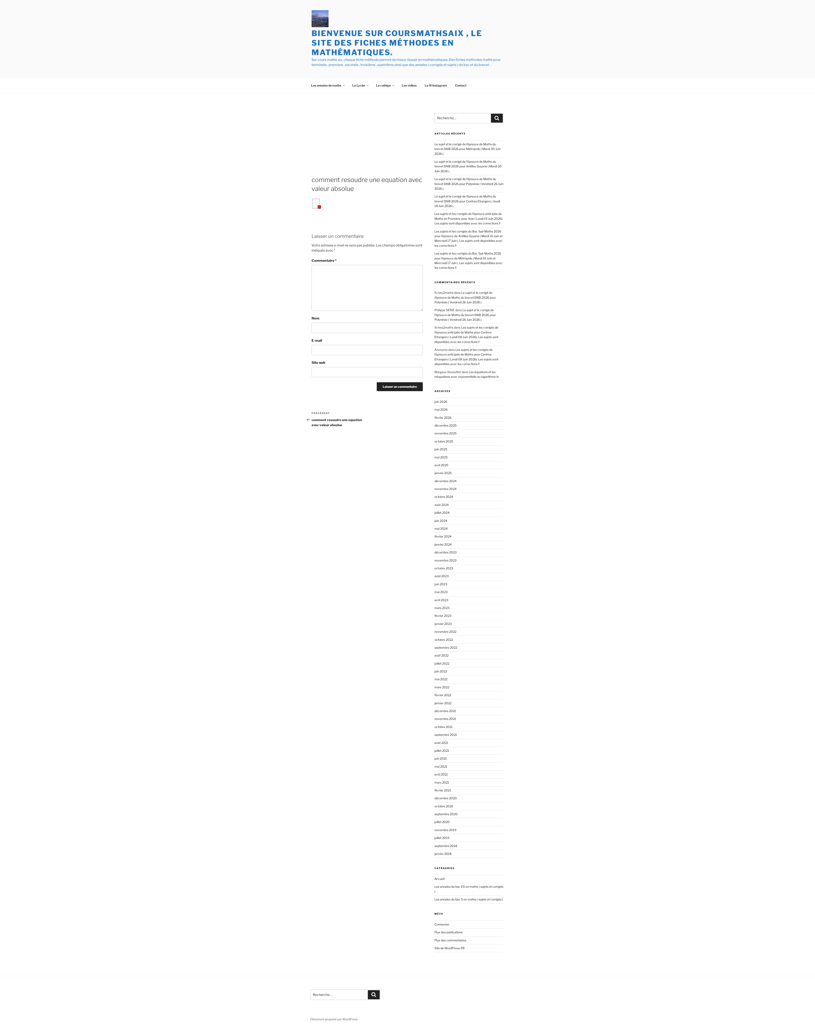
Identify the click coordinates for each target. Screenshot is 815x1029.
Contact (461, 85)
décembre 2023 (445, 552)
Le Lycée (358, 85)
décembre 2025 (445, 425)
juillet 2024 (442, 512)
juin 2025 (440, 449)
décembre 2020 (445, 798)
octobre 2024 (443, 496)
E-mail (317, 341)
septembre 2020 (446, 814)
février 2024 (442, 536)
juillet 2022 (441, 663)
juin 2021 (440, 758)
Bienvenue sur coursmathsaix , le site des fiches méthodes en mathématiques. (397, 43)
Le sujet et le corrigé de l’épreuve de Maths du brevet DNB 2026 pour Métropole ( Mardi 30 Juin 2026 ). (467, 148)
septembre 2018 (445, 846)
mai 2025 (441, 457)
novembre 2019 (445, 830)
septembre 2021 (445, 734)
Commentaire (324, 261)
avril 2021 (441, 774)
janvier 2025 (443, 473)
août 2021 (441, 743)
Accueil (439, 879)
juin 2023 (440, 584)
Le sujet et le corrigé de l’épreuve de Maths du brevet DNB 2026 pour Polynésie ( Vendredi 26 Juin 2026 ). (468, 183)
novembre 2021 (445, 719)
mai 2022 (440, 679)
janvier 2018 (442, 853)
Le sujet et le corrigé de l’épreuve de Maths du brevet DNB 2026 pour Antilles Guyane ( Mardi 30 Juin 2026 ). (468, 166)
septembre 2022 (445, 647)
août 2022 (441, 655)
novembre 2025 (445, 433)
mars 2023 (442, 608)
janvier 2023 (443, 624)
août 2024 (441, 505)
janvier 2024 (443, 544)
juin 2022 (440, 671)
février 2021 (442, 790)
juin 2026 (440, 401)
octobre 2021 (443, 727)
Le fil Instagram (436, 85)
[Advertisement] (367, 143)
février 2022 (442, 695)
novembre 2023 (445, 560)
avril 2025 (441, 465)
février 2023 (442, 615)
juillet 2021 (441, 750)
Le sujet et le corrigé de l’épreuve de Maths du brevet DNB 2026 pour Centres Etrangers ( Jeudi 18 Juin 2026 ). (467, 201)
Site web (318, 363)
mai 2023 (441, 592)
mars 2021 (441, 782)
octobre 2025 (443, 441)
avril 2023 (441, 600)
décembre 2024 (445, 481)
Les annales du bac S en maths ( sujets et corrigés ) (468, 899)
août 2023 (441, 576)
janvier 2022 (442, 703)
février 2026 (442, 417)
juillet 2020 (442, 822)
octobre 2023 (443, 568)
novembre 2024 (445, 489)
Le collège (383, 85)
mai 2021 (440, 766)
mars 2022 (441, 687)
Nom (315, 318)
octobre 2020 (443, 806)
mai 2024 (441, 528)
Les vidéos (409, 85)
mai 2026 (441, 409)
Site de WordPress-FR (449, 948)
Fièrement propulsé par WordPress (334, 1019)
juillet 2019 (441, 838)
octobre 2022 (443, 639)
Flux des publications (448, 932)
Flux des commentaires (450, 940)
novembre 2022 (445, 631)
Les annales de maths (326, 85)
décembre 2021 (445, 711)
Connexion (441, 924)
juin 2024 (440, 520)
